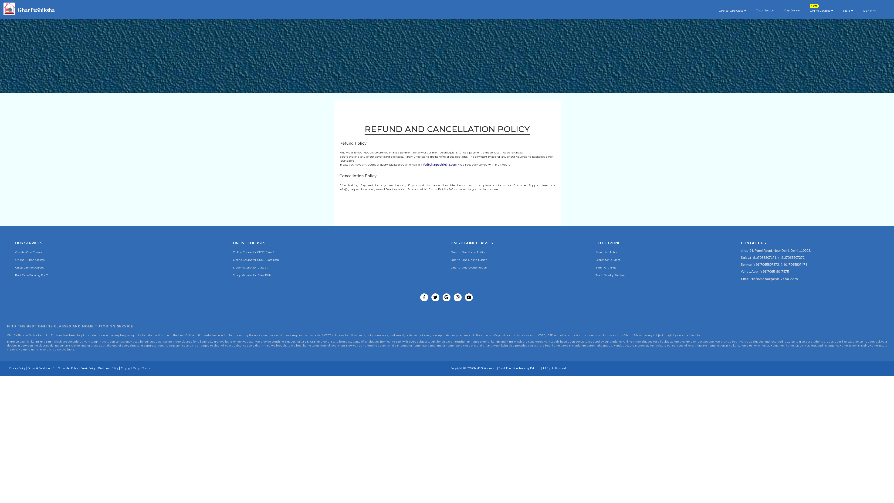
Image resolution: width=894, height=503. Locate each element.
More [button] (847, 10)
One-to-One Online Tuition (468, 260)
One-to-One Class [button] (731, 10)
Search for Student (608, 260)
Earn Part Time (606, 267)
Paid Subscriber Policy (65, 368)
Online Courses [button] (820, 10)
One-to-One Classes (28, 252)
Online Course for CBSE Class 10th (256, 260)
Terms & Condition (39, 368)
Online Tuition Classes (29, 260)
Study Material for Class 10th (252, 275)
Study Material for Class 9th (251, 267)
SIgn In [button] (868, 10)
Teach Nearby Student (610, 275)
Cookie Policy (88, 368)
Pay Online (791, 10)
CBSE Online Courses (29, 267)
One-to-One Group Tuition (468, 267)
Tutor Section (765, 10)
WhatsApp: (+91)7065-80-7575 (765, 271)
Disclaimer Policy (108, 368)
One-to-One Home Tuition (468, 252)
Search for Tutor (606, 252)
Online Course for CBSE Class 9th (255, 252)
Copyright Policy (130, 368)
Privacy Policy (17, 368)
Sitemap (147, 368)
